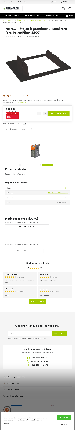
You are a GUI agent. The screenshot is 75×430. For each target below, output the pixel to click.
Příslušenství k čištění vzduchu (58, 193)
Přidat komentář (24, 251)
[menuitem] (13, 16)
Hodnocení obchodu (37, 263)
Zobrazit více (37, 302)
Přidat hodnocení (27, 227)
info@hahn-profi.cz (39, 357)
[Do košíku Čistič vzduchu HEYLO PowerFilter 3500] (47, 165)
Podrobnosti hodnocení (32, 37)
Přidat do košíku (58, 113)
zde (41, 420)
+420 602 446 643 (39, 365)
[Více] (69, 16)
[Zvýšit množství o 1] (45, 113)
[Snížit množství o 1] (39, 113)
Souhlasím (65, 418)
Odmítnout (64, 424)
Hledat (50, 8)
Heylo (24, 124)
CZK (54, 2)
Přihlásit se (59, 333)
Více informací (21, 103)
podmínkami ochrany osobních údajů (35, 338)
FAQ (19, 2)
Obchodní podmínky (9, 2)
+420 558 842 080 (64, 8)
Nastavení (7, 423)
